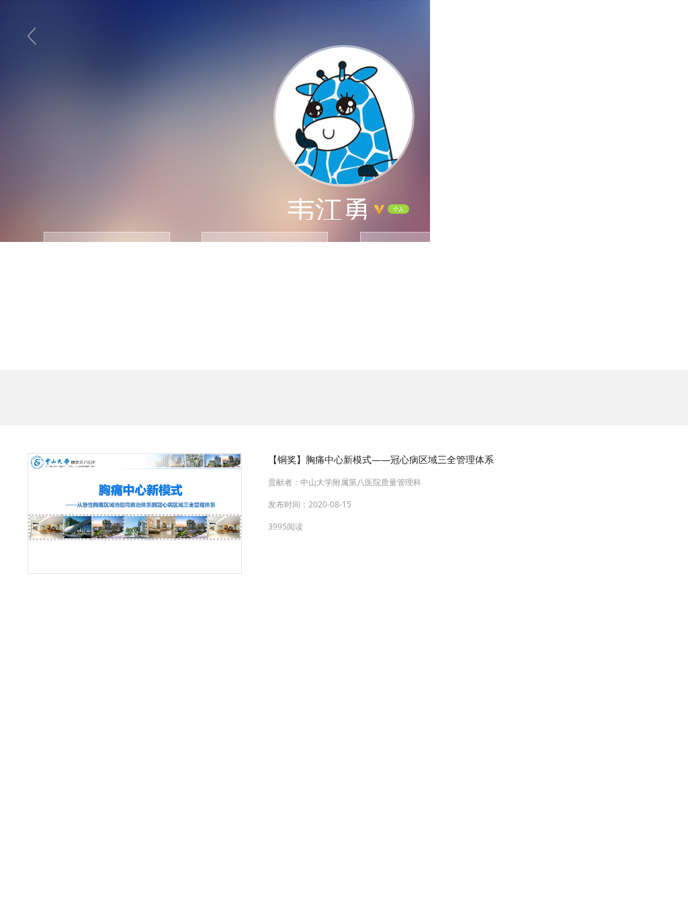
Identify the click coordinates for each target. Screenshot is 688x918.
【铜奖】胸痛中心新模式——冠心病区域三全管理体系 (381, 459)
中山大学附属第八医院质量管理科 (360, 482)
